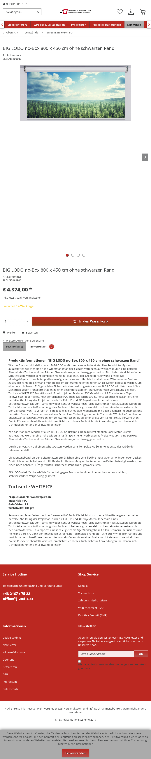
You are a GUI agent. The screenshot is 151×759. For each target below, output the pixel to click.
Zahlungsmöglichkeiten (92, 600)
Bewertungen (41, 346)
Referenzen (10, 667)
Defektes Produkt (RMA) (92, 615)
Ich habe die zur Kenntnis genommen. (112, 666)
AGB (5, 674)
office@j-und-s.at (18, 598)
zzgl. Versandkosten (29, 297)
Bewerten (31, 332)
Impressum (10, 681)
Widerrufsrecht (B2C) (91, 608)
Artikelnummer (12, 55)
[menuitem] (30, 11)
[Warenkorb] (142, 12)
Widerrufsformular (14, 652)
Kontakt (83, 585)
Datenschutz (10, 689)
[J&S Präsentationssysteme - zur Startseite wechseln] (75, 11)
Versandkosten (87, 593)
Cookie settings (12, 637)
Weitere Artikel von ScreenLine (24, 340)
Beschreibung (14, 346)
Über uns (8, 659)
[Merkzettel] (119, 12)
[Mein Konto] (131, 12)
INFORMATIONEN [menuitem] (14, 4)
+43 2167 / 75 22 (16, 593)
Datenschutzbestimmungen (111, 664)
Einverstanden (75, 753)
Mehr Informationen (80, 744)
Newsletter (9, 645)
